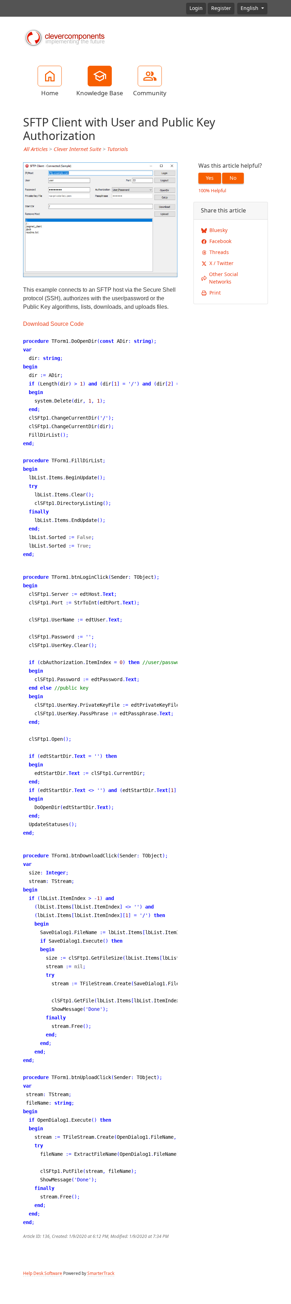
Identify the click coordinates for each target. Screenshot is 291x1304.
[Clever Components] (64, 37)
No (233, 178)
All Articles (36, 149)
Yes (210, 178)
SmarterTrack (100, 1273)
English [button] (250, 8)
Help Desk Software (42, 1273)
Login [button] (196, 8)
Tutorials (117, 149)
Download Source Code (53, 324)
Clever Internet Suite (77, 149)
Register (221, 8)
